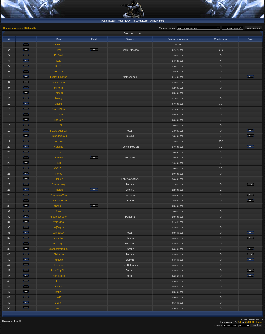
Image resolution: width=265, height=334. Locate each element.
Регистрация (108, 20)
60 (253, 322)
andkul (59, 103)
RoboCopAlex (59, 270)
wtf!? (58, 60)
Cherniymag (59, 184)
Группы (153, 20)
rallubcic (58, 259)
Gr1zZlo (58, 168)
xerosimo (58, 222)
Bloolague (58, 265)
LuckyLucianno (58, 76)
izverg (58, 98)
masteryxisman (58, 130)
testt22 (58, 292)
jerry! (58, 152)
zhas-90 (58, 206)
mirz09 (59, 125)
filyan (59, 211)
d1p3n (58, 302)
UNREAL (58, 44)
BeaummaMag (58, 195)
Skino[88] (58, 87)
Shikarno (59, 254)
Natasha (58, 146)
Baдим (59, 157)
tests (58, 281)
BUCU (58, 66)
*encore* (59, 141)
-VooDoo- (58, 120)
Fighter (59, 179)
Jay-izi (58, 308)
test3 (58, 297)
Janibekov (58, 232)
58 (246, 322)
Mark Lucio (58, 82)
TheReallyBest (58, 200)
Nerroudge (59, 275)
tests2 (58, 286)
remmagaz (59, 243)
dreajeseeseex (58, 216)
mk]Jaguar (59, 227)
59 (249, 322)
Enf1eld (58, 55)
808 (59, 163)
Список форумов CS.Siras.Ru (19, 28)
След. (259, 322)
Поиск (120, 20)
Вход (161, 20)
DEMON (58, 71)
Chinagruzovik (59, 136)
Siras (58, 50)
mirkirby (58, 238)
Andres (59, 189)
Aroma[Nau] (58, 109)
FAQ (127, 20)
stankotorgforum (58, 249)
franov (58, 173)
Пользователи (139, 20)
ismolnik (58, 114)
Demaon (59, 93)
